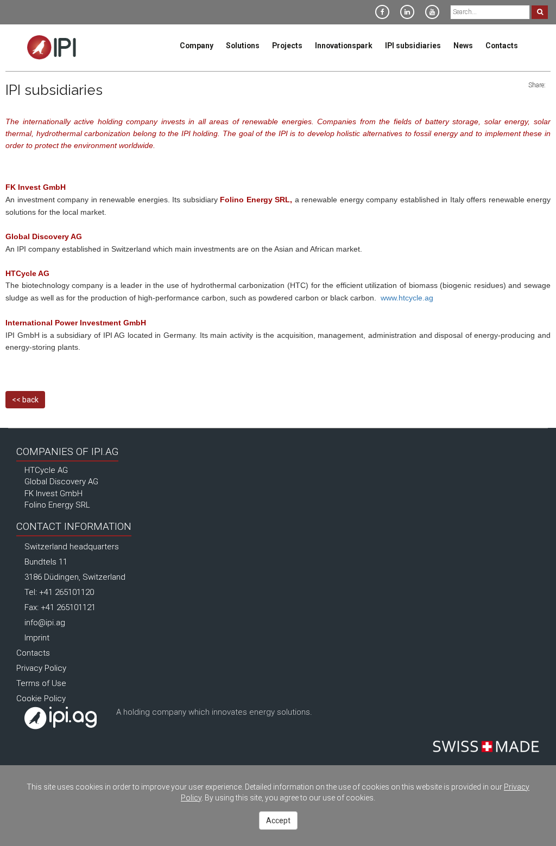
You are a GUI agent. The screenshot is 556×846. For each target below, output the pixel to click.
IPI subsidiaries (413, 45)
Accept (278, 820)
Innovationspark (343, 45)
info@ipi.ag (44, 622)
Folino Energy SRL (57, 505)
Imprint (36, 638)
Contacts (501, 45)
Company (196, 45)
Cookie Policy (41, 698)
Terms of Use (41, 683)
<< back (25, 399)
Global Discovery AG (61, 481)
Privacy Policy (41, 668)
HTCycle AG (46, 470)
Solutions (243, 45)
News (463, 45)
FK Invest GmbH (53, 493)
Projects (287, 45)
